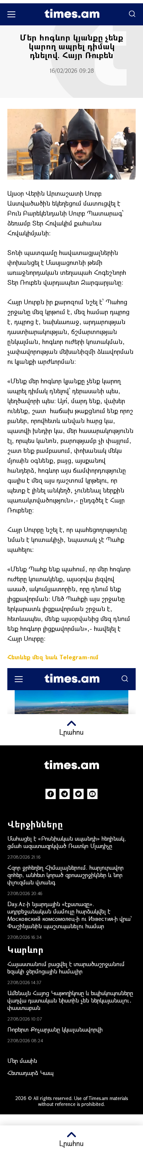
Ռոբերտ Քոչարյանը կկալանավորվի (55, 1029)
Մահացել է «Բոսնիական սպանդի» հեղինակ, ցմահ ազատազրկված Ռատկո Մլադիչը (66, 841)
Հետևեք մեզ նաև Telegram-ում (52, 657)
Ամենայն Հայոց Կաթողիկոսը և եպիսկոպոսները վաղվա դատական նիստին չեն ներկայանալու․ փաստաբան (70, 1000)
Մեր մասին (22, 1060)
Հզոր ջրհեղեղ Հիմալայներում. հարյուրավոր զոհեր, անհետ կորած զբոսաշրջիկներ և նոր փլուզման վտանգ (65, 874)
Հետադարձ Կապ (30, 1072)
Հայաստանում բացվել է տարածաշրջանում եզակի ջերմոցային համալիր (66, 967)
